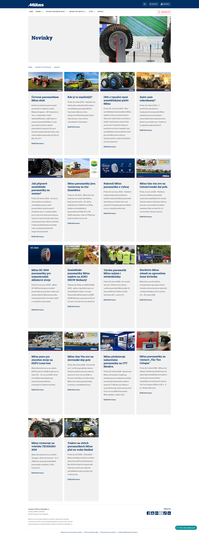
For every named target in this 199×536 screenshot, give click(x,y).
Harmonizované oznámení (108, 532)
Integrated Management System (127, 532)
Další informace (38, 143)
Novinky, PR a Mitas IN (43, 67)
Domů (30, 67)
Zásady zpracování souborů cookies (71, 532)
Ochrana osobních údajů (91, 532)
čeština (166, 4)
